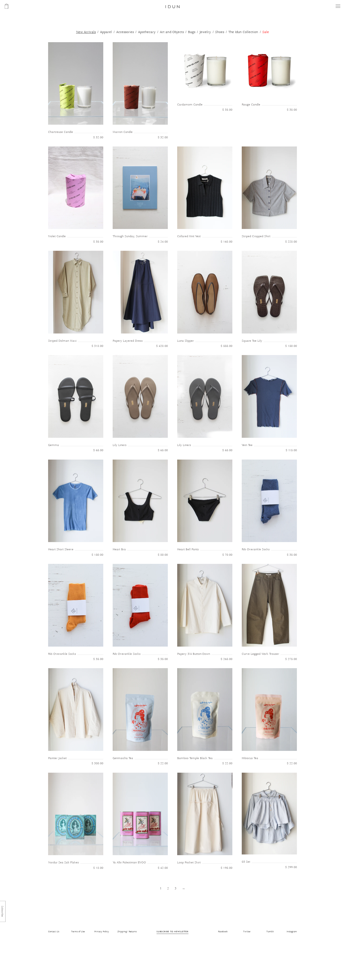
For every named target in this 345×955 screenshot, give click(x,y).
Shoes (219, 32)
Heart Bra (119, 549)
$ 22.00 (163, 763)
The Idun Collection (243, 32)
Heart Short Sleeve (60, 549)
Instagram (292, 931)
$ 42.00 (163, 868)
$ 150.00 (291, 346)
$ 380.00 (97, 763)
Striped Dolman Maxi (62, 341)
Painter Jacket (57, 758)
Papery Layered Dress (128, 341)
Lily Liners (119, 445)
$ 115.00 (291, 450)
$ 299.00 (291, 867)
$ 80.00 (163, 555)
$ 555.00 (226, 346)
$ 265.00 (226, 659)
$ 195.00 (226, 868)
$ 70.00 (227, 555)
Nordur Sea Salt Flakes (63, 862)
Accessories (125, 32)
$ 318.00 (97, 346)
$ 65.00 (98, 450)
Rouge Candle (251, 104)
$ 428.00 (162, 346)
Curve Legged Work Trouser (260, 654)
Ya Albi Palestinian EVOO (129, 862)
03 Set (246, 862)
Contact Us (53, 931)
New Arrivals (86, 32)
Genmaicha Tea (123, 758)
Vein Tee (247, 445)
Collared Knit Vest (189, 236)
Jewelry (205, 32)
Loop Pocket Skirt (189, 862)
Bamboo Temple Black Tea (195, 758)
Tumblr (270, 931)
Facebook (223, 931)
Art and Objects (172, 32)
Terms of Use (78, 931)
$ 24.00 (163, 241)
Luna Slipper (185, 341)
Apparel (106, 32)
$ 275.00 (291, 659)
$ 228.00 (291, 241)
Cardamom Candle (190, 104)
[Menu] (338, 6)
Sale (265, 32)
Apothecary (147, 32)
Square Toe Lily (252, 341)
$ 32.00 (98, 137)
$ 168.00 (226, 241)
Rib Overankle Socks (256, 549)
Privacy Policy (101, 931)
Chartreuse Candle (60, 132)
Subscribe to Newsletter (172, 931)
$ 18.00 (98, 868)
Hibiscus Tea (250, 758)
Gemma (53, 445)
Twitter (247, 931)
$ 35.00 (227, 110)
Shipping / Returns (127, 931)
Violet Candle (57, 236)
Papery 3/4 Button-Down (193, 654)
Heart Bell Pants (188, 549)
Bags (191, 32)
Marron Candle (123, 132)
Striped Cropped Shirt (256, 236)
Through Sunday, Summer (130, 236)
